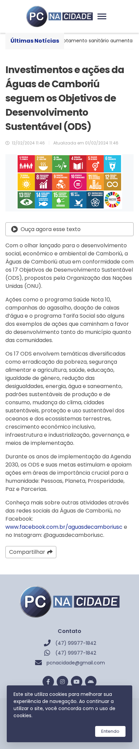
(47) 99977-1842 (75, 643)
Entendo (110, 731)
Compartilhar (27, 552)
